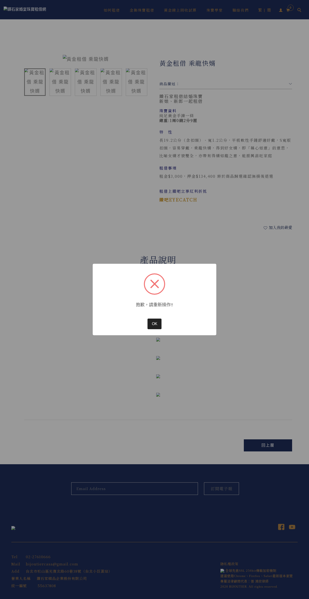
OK (154, 324)
